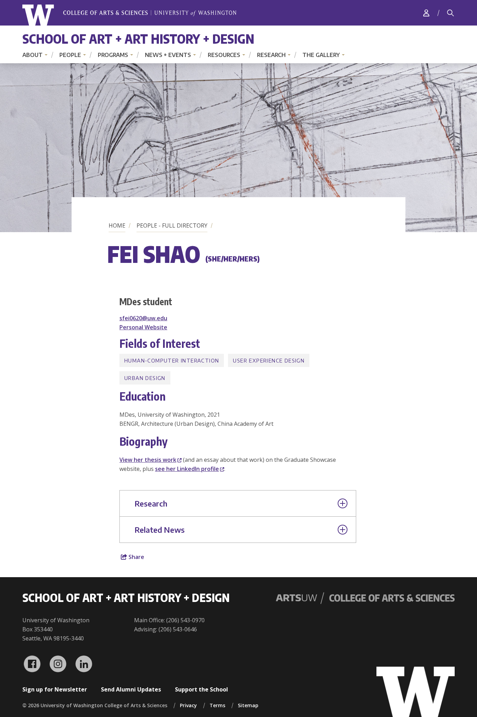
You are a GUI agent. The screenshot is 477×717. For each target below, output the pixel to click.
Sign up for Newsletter (54, 689)
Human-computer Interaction (171, 360)
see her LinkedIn (187, 469)
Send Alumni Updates (131, 689)
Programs (113, 54)
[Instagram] (58, 664)
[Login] (426, 13)
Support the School (201, 689)
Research (271, 54)
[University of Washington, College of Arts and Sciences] (129, 15)
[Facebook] (32, 664)
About (32, 54)
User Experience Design (268, 360)
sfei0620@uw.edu (143, 318)
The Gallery (321, 54)
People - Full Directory (172, 225)
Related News (159, 530)
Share (135, 557)
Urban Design (145, 378)
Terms (217, 705)
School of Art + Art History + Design (138, 38)
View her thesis (147, 460)
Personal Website (143, 327)
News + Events (168, 54)
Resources (224, 54)
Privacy (188, 705)
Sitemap (248, 705)
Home (117, 225)
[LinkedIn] (84, 664)
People (70, 54)
